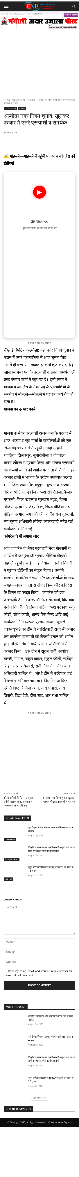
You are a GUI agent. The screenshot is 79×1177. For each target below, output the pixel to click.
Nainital (8, 879)
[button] (6, 6)
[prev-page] (6, 886)
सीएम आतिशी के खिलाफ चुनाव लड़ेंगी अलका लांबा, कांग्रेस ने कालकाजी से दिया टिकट (18, 801)
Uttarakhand (18, 99)
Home (7, 99)
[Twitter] (36, 141)
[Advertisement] (39, 56)
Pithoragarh (10, 839)
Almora (31, 99)
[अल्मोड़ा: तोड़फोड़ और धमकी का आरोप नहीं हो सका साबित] (14, 1022)
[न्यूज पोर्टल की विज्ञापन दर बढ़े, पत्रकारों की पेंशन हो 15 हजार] (14, 873)
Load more (38, 1097)
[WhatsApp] (19, 141)
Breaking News (11, 859)
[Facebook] (27, 141)
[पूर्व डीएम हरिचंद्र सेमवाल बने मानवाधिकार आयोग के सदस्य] (14, 833)
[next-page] (12, 886)
